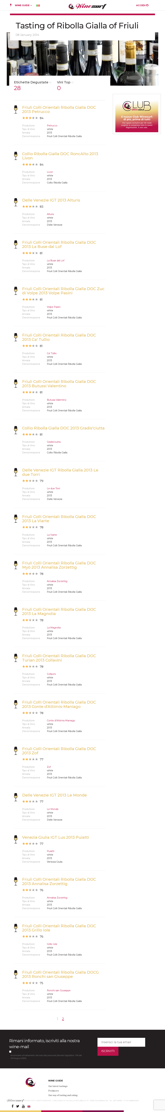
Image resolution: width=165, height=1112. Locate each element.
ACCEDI (141, 5)
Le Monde (52, 809)
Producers (53, 1090)
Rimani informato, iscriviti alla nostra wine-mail (44, 1043)
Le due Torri (53, 488)
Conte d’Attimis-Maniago (61, 720)
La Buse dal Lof (55, 260)
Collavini (51, 674)
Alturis (50, 214)
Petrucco (52, 125)
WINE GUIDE (22, 5)
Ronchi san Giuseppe (59, 990)
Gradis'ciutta (54, 441)
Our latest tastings (58, 1086)
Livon (50, 172)
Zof (49, 766)
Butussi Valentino (56, 399)
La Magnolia (54, 627)
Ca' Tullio (52, 353)
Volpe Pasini (53, 306)
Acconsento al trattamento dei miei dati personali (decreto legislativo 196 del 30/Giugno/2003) (46, 1057)
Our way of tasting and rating (63, 1095)
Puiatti (50, 851)
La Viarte (52, 534)
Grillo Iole (52, 944)
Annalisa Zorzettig (57, 581)
